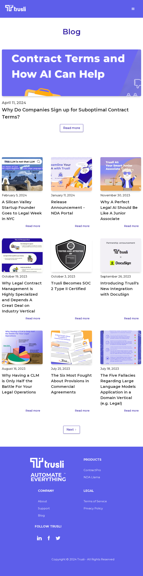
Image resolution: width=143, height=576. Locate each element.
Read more (71, 128)
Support (44, 508)
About (42, 501)
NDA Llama (92, 477)
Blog (41, 515)
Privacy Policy (93, 508)
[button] (133, 9)
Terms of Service (95, 501)
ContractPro (92, 470)
